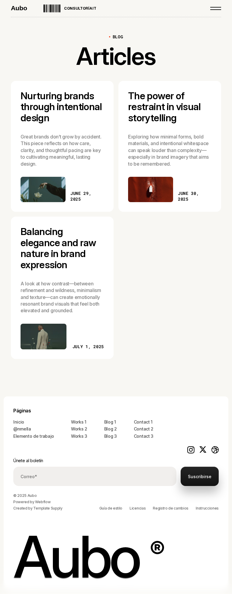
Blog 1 (110, 421)
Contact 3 (143, 436)
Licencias (138, 508)
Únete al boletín (28, 460)
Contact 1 (143, 421)
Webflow (42, 502)
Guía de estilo (111, 508)
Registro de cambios (170, 508)
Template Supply (47, 508)
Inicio (18, 421)
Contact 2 (143, 428)
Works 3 (79, 436)
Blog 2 (110, 428)
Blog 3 (110, 436)
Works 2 (79, 428)
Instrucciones (207, 508)
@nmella (22, 428)
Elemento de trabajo (33, 436)
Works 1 (78, 421)
